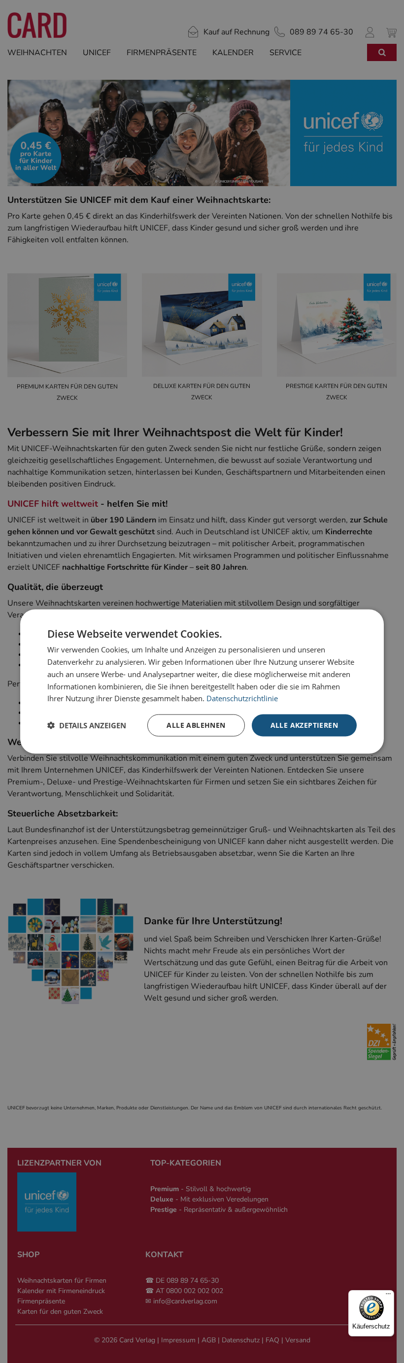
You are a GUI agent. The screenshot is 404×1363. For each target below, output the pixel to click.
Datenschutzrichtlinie (242, 698)
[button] (86, 725)
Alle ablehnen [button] (196, 725)
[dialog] (202, 682)
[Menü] (388, 1296)
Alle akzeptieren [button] (304, 725)
